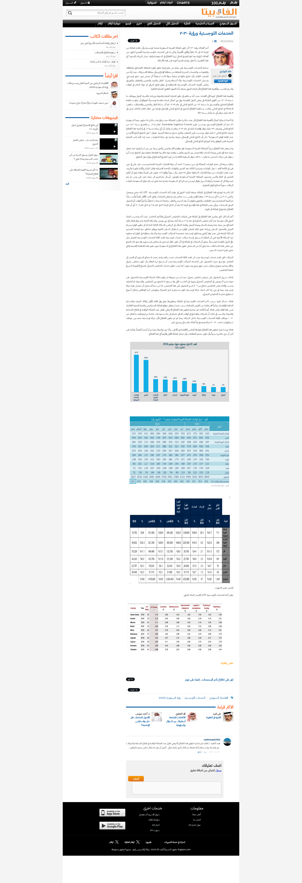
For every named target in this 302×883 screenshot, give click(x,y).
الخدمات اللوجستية (195, 698)
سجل (218, 770)
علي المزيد (217, 714)
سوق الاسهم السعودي (149, 814)
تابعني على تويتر (220, 76)
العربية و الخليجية (205, 23)
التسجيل (69, 3)
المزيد (67, 183)
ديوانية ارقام (154, 820)
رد (205, 751)
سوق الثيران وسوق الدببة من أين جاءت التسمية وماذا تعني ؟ (83, 157)
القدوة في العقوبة (213, 717)
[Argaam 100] (219, 3)
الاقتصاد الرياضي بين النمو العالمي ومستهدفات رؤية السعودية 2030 (87, 85)
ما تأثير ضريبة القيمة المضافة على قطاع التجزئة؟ (83, 171)
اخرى (139, 23)
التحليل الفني (154, 23)
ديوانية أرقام (114, 23)
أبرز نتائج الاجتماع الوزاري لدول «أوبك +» (84, 127)
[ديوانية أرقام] (151, 3)
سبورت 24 (155, 830)
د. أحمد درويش (143, 714)
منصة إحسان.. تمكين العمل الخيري (85, 142)
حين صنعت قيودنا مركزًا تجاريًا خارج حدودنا (88, 103)
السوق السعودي (228, 23)
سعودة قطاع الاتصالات (105, 52)
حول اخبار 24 (195, 825)
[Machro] (200, 2)
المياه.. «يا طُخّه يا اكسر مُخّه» (102, 62)
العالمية (187, 23)
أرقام (100, 23)
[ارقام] (233, 2)
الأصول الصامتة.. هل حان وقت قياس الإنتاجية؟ (140, 721)
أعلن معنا (196, 814)
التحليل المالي (172, 23)
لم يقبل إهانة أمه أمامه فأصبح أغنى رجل (97, 43)
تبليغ (200, 751)
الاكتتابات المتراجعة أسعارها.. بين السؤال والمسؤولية (175, 721)
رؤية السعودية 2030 (170, 698)
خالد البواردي (226, 71)
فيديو (128, 23)
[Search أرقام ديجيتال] (70, 13)
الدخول (83, 3)
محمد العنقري (180, 714)
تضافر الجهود (102, 93)
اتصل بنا (197, 820)
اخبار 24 (156, 825)
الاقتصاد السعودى (218, 698)
